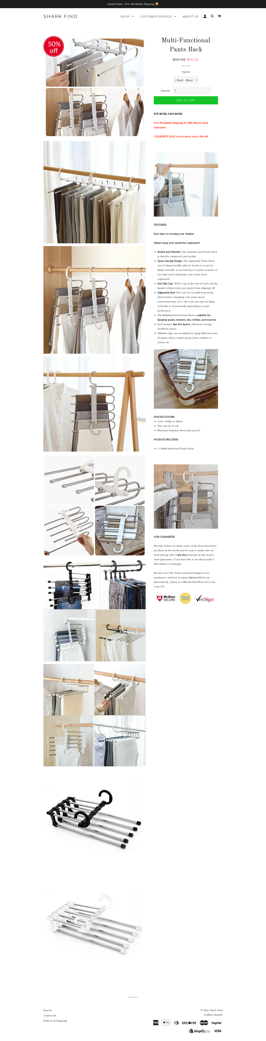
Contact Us (49, 1015)
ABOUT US (191, 16)
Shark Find (60, 16)
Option (186, 71)
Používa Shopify (213, 1014)
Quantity (165, 90)
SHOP (126, 16)
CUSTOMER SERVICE (156, 16)
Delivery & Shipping (55, 1020)
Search (47, 1010)
